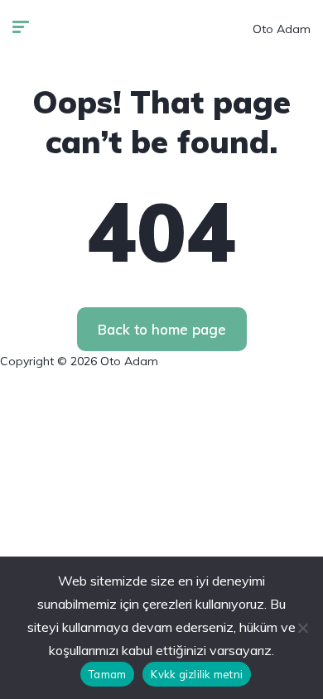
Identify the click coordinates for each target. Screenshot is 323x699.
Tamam (107, 674)
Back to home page (162, 329)
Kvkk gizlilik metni (197, 674)
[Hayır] (302, 627)
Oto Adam (282, 29)
